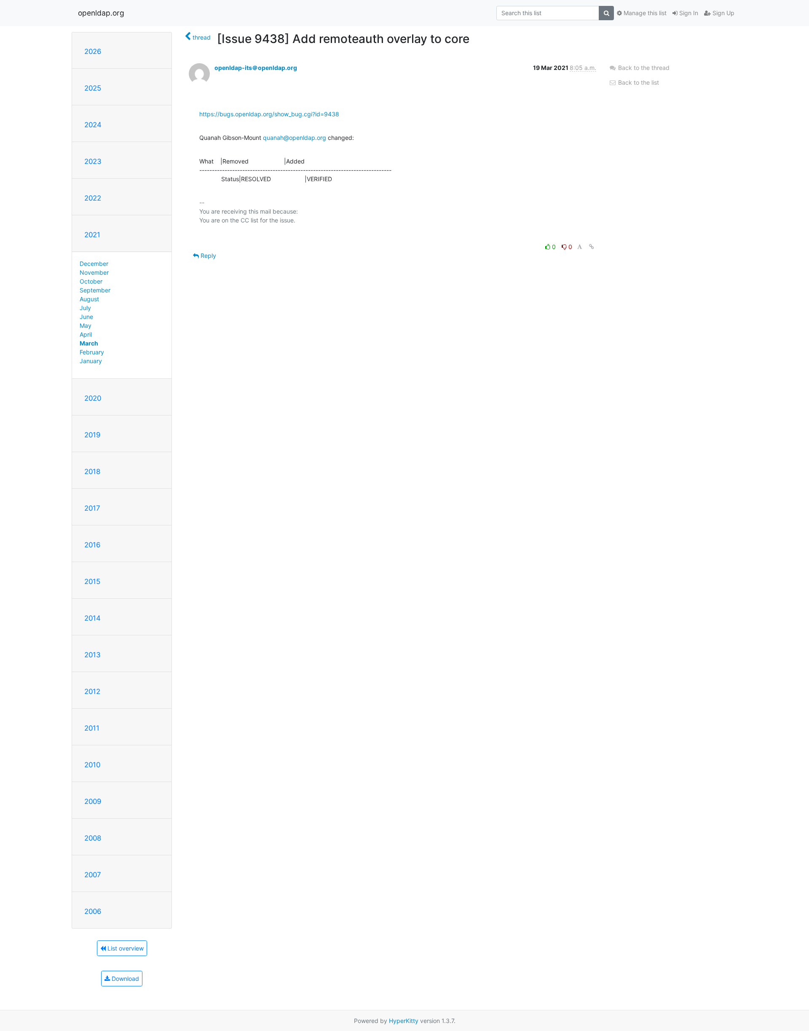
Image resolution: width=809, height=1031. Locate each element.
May (85, 325)
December (94, 263)
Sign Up (722, 12)
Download (124, 978)
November (94, 272)
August (89, 299)
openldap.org (101, 12)
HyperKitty (403, 1020)
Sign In (688, 12)
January (91, 360)
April (86, 334)
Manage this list (644, 12)
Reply (207, 255)
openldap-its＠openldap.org (255, 67)
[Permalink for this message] (591, 246)
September (95, 290)
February (92, 352)
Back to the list (637, 82)
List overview (125, 948)
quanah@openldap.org (294, 137)
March (89, 343)
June (86, 316)
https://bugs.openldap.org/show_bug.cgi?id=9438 (269, 114)
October (91, 281)
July (85, 307)
